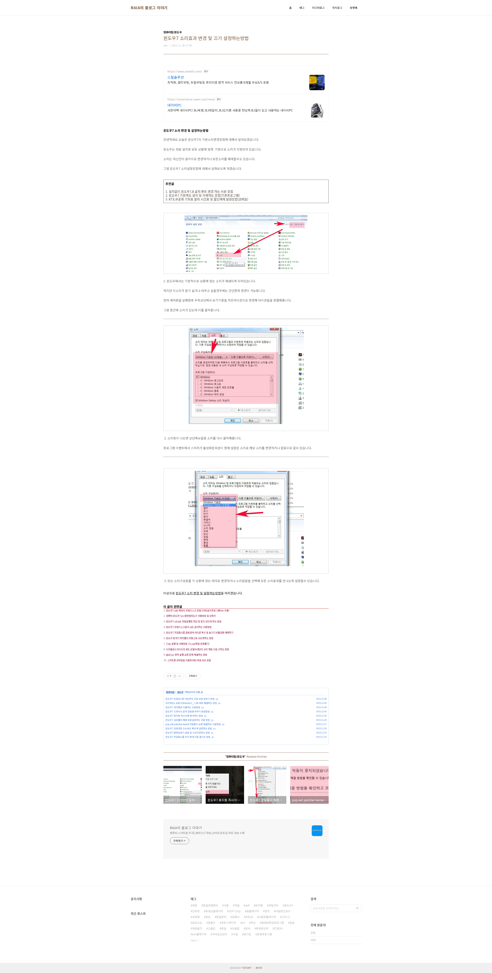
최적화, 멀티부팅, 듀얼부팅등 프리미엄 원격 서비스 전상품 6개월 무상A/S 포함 (218, 82)
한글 (223, 928)
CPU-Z (286, 917)
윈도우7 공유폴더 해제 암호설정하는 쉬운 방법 (187, 719)
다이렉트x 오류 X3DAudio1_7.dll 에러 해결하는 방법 (191, 703)
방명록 (353, 8)
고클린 (211, 928)
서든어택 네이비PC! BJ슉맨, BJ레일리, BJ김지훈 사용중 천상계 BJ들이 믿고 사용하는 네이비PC (230, 110)
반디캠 (259, 905)
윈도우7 (288, 905)
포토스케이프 (228, 923)
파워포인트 (262, 928)
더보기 (194, 940)
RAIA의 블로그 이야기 (149, 7)
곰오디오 (197, 923)
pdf (247, 905)
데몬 (194, 905)
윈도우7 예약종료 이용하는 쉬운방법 (182, 707)
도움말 (235, 928)
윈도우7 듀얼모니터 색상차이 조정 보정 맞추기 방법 (190, 698)
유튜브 (235, 917)
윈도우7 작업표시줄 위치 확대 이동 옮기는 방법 (187, 736)
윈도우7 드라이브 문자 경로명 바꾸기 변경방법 (187, 711)
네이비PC (174, 105)
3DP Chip (235, 911)
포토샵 (249, 917)
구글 (235, 934)
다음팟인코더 (282, 911)
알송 (292, 923)
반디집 (247, 934)
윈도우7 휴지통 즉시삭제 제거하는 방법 (184, 715)
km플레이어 (199, 934)
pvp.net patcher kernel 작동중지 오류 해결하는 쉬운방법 (193, 724)
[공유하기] (174, 676)
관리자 (259, 967)
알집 (207, 917)
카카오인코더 (219, 934)
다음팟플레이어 (267, 917)
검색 (357, 908)
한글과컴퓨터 (210, 905)
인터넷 (196, 911)
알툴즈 (211, 923)
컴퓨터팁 (170, 692)
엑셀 (236, 905)
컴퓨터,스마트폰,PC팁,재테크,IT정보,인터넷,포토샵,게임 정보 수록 (207, 833)
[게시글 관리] (179, 676)
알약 (267, 911)
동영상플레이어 (214, 911)
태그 (301, 8)
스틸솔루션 (175, 77)
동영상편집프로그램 (272, 923)
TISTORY (246, 967)
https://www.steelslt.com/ (184, 71)
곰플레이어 (252, 911)
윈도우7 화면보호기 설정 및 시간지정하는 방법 (187, 732)
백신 (253, 923)
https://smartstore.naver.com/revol (191, 99)
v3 (243, 923)
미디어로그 (318, 8)
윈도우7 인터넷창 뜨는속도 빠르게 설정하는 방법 (188, 728)
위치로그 (337, 8)
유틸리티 (273, 905)
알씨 (247, 928)
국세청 (196, 917)
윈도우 (180, 692)
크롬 (226, 905)
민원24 (278, 928)
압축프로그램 (264, 934)
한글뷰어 (221, 917)
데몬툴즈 (197, 928)
